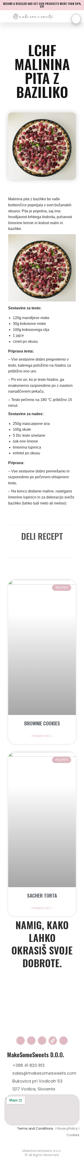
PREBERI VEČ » (42, 736)
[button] (19, 548)
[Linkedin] (63, 1040)
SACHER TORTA (42, 895)
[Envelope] (42, 1040)
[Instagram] (31, 1040)
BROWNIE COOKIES (42, 723)
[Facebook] (20, 1040)
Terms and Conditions (35, 1128)
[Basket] (76, 19)
